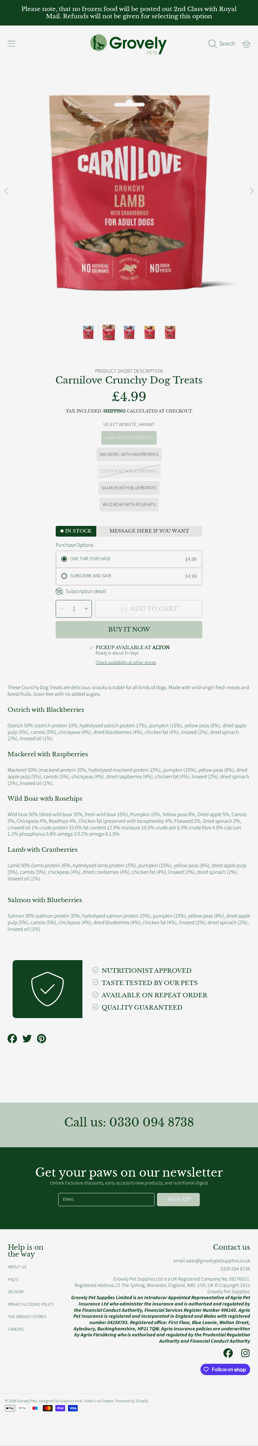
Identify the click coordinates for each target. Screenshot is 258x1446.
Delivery (16, 1292)
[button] (11, 44)
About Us (17, 1267)
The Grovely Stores (27, 1317)
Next (251, 191)
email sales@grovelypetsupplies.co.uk (211, 1260)
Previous (6, 191)
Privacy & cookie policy (30, 1304)
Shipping (114, 411)
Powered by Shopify (131, 1401)
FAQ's (13, 1279)
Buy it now (129, 629)
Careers (16, 1329)
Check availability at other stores (126, 662)
